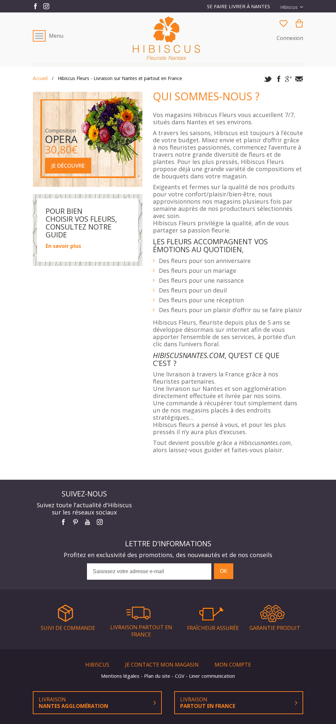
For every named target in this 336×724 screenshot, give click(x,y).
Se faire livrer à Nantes (238, 6)
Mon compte (233, 664)
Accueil (40, 78)
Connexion (290, 38)
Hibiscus (98, 664)
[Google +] (288, 79)
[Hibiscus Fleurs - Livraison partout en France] (168, 38)
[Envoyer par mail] (299, 79)
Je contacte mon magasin (162, 664)
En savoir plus (63, 246)
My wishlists (283, 23)
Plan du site (158, 676)
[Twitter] (267, 79)
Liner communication (212, 676)
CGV (180, 676)
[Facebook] (278, 79)
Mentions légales (121, 676)
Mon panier (299, 23)
